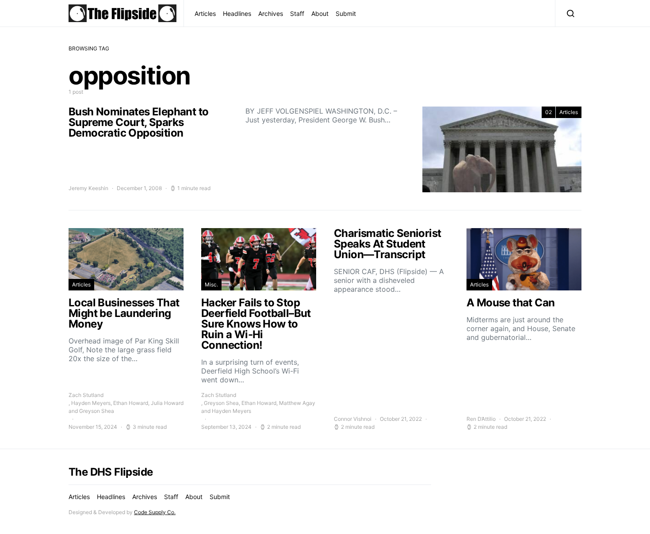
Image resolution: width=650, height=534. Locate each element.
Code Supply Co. (155, 512)
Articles (205, 13)
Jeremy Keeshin (88, 188)
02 (548, 112)
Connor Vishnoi (352, 419)
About (320, 13)
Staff (297, 13)
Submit (346, 13)
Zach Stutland (86, 395)
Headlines (237, 13)
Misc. (211, 284)
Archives (270, 13)
